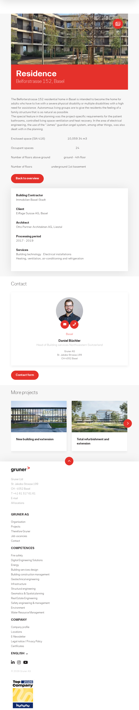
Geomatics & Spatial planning (27, 594)
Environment (18, 608)
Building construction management (30, 575)
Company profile (20, 627)
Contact (15, 541)
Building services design (24, 570)
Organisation (18, 522)
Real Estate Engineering (24, 598)
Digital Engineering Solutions (27, 560)
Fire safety (17, 555)
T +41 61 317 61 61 (23, 494)
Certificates (17, 646)
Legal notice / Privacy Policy (26, 641)
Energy (15, 565)
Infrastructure (18, 584)
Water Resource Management (27, 613)
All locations (17, 503)
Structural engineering (23, 589)
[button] (69, 653)
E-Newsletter (18, 637)
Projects (15, 527)
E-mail (14, 498)
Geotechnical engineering (25, 579)
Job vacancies (19, 536)
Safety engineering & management (30, 603)
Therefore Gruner (20, 531)
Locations (16, 632)
